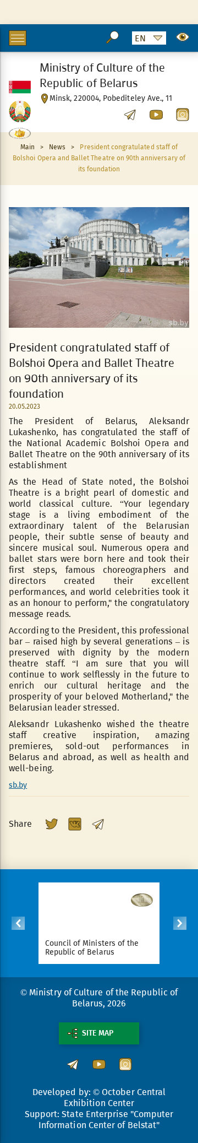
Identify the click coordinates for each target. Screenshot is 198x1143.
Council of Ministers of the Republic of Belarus (92, 948)
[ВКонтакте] (74, 824)
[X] (51, 824)
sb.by (18, 785)
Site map (97, 1033)
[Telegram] (98, 824)
